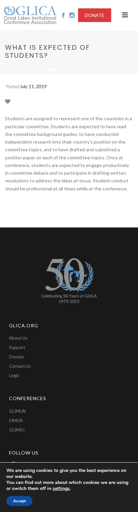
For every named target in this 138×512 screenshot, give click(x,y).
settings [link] (61, 488)
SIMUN (16, 420)
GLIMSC (17, 430)
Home (25, 69)
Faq (39, 69)
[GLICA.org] (30, 15)
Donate (16, 356)
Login (14, 375)
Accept (19, 501)
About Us (18, 338)
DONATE (95, 15)
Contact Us (20, 366)
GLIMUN (17, 411)
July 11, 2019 (33, 86)
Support (17, 347)
